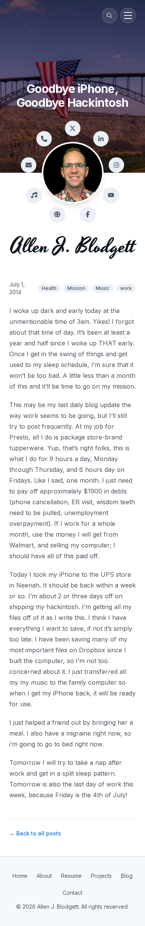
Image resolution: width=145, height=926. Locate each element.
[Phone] (44, 138)
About (44, 875)
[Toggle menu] (128, 15)
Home (19, 875)
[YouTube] (111, 195)
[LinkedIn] (101, 138)
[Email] (28, 165)
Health (49, 288)
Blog (127, 875)
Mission (76, 288)
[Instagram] (116, 165)
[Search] (109, 15)
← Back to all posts (35, 833)
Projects (101, 875)
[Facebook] (88, 214)
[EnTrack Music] (34, 195)
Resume (71, 875)
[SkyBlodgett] (57, 214)
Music (102, 288)
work (126, 288)
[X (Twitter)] (72, 128)
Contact (72, 892)
